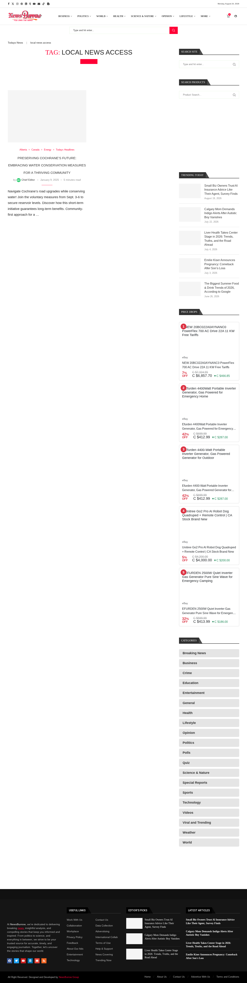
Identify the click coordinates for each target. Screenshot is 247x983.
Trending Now (103, 960)
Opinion (167, 16)
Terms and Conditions (227, 976)
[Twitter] (12, 3)
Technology (73, 960)
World (100, 16)
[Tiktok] (43, 3)
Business (64, 16)
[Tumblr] (30, 3)
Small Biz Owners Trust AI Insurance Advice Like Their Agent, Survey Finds (221, 189)
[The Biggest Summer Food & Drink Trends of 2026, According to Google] (190, 289)
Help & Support (104, 948)
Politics (83, 16)
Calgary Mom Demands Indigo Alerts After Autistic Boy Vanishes (220, 213)
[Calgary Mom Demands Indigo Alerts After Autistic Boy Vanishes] (190, 214)
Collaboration (74, 925)
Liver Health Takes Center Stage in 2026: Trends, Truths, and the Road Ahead (221, 238)
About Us (162, 976)
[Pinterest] (21, 3)
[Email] (38, 3)
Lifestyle (186, 16)
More (204, 16)
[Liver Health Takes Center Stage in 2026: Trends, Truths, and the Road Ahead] (190, 238)
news (21, 928)
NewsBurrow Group (69, 977)
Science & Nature (142, 16)
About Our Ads (75, 948)
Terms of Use (103, 943)
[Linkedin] (26, 3)
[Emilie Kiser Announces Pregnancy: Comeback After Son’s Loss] (190, 265)
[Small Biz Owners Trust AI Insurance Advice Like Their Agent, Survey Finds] (190, 191)
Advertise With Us (200, 976)
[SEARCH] (173, 30)
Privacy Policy (74, 937)
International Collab (106, 937)
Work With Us (74, 920)
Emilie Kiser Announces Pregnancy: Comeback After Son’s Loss (219, 264)
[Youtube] (34, 3)
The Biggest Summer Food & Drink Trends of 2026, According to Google (221, 287)
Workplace (73, 931)
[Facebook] (9, 3)
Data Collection (104, 925)
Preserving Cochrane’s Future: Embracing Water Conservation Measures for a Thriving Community (47, 165)
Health (118, 16)
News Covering (104, 954)
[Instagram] (17, 3)
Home (147, 976)
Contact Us (101, 920)
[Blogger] (48, 3)
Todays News (15, 42)
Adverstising (102, 931)
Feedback (72, 943)
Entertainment (75, 954)
